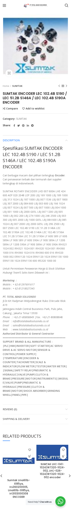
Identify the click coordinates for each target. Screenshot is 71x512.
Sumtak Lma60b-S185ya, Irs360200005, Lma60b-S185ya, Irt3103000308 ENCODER (18, 488)
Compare (12, 108)
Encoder (60, 175)
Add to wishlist (35, 108)
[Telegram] (32, 125)
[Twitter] (18, 125)
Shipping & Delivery (16, 419)
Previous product (59, 86)
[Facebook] (14, 125)
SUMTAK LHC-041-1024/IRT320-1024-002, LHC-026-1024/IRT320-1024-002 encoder (52, 470)
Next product (66, 86)
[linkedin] (28, 125)
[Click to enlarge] (9, 73)
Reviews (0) (10, 409)
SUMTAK (17, 86)
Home (6, 86)
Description (11, 140)
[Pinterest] (23, 125)
